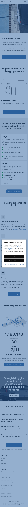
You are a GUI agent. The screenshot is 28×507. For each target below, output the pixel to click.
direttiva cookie (18, 246)
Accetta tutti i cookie (14, 260)
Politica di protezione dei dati (10, 264)
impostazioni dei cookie (9, 249)
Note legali (21, 264)
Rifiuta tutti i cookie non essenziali (14, 256)
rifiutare (10, 248)
